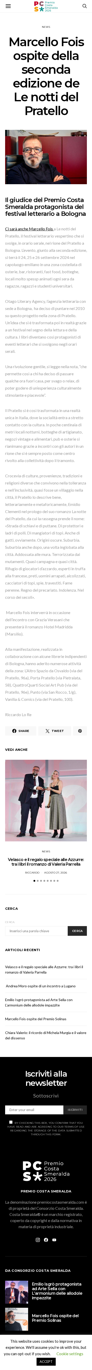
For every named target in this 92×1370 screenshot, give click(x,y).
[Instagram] (37, 1240)
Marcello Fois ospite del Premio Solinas (35, 1019)
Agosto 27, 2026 (55, 872)
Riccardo (32, 872)
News (46, 27)
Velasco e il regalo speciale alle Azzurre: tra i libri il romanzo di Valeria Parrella (46, 862)
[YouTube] (54, 1240)
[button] (34, 880)
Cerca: (10, 922)
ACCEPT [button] (46, 1362)
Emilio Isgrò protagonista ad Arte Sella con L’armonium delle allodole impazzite (57, 1291)
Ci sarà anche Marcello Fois (29, 228)
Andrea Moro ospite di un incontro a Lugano (40, 986)
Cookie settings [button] (69, 1353)
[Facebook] (46, 1240)
